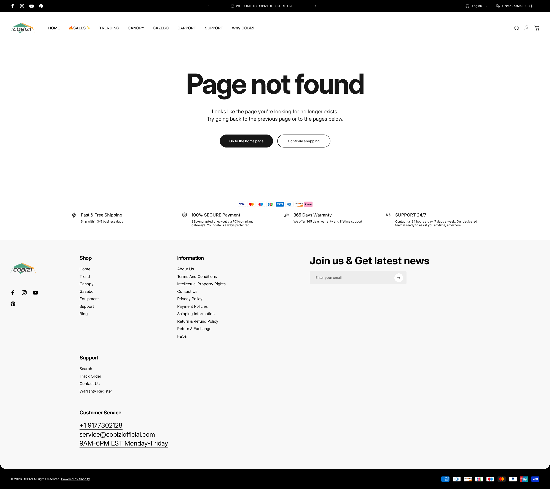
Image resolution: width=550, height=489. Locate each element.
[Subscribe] (398, 277)
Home (85, 269)
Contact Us (187, 291)
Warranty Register (96, 391)
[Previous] (209, 6)
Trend (85, 276)
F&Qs (182, 336)
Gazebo (87, 291)
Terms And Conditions (197, 276)
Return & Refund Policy (197, 321)
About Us (185, 269)
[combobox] (477, 6)
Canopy (87, 284)
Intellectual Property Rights (201, 284)
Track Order (90, 376)
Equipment (89, 299)
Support (87, 306)
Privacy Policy (189, 299)
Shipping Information (196, 313)
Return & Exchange (194, 328)
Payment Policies (192, 306)
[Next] (315, 6)
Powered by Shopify (75, 479)
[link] (124, 443)
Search (86, 368)
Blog (84, 313)
